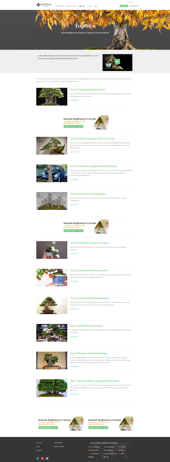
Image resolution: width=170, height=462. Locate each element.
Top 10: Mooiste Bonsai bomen (87, 89)
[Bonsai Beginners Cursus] (85, 122)
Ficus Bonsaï (110, 447)
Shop (96, 6)
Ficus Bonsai (95, 447)
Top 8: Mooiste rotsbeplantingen (89, 353)
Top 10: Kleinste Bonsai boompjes (89, 242)
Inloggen (124, 6)
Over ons (39, 442)
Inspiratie (81, 6)
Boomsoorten (71, 6)
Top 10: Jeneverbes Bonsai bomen (89, 297)
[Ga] (132, 2)
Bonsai (123, 450)
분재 (107, 457)
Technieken (59, 6)
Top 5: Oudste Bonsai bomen (86, 325)
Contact (39, 450)
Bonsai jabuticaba (112, 453)
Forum (89, 6)
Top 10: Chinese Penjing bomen (88, 193)
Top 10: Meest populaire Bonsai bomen (92, 138)
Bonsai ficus (110, 450)
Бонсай (123, 447)
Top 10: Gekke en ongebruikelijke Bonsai (93, 166)
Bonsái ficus (95, 450)
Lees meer (74, 100)
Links (38, 446)
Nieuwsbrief (58, 442)
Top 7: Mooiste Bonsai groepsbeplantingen (94, 380)
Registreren (134, 6)
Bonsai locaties (59, 446)
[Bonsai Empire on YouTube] (42, 458)
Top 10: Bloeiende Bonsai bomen (89, 270)
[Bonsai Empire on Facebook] (37, 458)
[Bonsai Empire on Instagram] (47, 458)
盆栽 (92, 457)
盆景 (122, 453)
